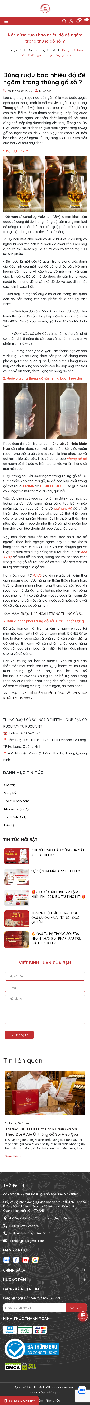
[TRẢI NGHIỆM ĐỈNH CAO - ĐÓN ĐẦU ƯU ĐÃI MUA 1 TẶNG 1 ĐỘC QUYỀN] (16, 918)
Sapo (55, 1392)
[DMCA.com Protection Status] (21, 1366)
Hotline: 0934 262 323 (24, 1226)
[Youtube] (25, 1260)
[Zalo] (6, 1260)
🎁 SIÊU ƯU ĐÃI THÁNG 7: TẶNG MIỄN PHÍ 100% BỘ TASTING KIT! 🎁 (58, 894)
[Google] (35, 1260)
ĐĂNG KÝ (76, 1307)
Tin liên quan (22, 1060)
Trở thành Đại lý (15, 817)
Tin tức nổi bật (20, 839)
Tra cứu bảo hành (17, 801)
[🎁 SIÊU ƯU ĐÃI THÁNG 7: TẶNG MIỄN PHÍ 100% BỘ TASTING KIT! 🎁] (16, 898)
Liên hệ (9, 825)
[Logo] (45, 8)
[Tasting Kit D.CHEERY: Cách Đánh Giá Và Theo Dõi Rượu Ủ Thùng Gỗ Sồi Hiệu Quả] (45, 1093)
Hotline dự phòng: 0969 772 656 (30, 1233)
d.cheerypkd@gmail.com (26, 1241)
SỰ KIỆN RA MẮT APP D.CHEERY (55, 871)
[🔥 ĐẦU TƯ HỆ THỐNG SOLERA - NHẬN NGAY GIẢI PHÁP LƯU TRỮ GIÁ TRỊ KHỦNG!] (16, 939)
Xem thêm (13, 1156)
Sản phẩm (11, 793)
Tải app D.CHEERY (22, 1400)
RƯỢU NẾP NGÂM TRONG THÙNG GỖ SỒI (52, 614)
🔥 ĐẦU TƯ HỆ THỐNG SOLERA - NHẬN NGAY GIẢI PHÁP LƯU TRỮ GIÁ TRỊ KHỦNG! (56, 938)
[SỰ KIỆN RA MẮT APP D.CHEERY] (16, 877)
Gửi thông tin (19, 1035)
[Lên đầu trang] (81, 1380)
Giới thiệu (10, 785)
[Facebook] (16, 1260)
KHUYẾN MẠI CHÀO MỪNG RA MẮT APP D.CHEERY (57, 852)
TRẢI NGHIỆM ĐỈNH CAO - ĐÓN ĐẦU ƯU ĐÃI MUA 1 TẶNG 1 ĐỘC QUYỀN (55, 917)
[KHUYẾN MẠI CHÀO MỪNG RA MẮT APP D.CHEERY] (16, 856)
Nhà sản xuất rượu (17, 809)
